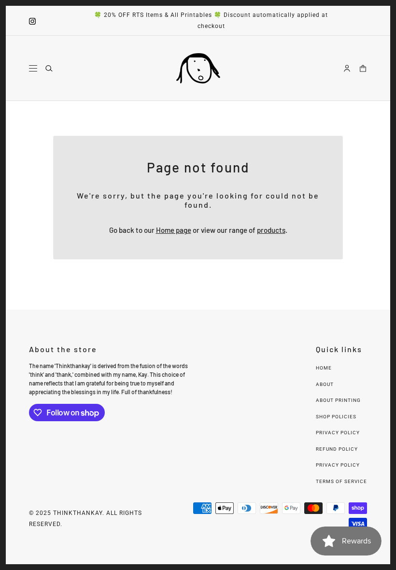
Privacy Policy (338, 432)
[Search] (49, 68)
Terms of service (341, 481)
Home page (173, 230)
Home (324, 367)
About (325, 384)
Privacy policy (338, 465)
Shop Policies (336, 416)
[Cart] (363, 68)
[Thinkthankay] (198, 68)
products (271, 230)
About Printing (338, 400)
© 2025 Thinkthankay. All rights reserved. (85, 518)
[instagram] (32, 20)
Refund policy (337, 449)
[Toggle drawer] (33, 68)
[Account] (347, 68)
